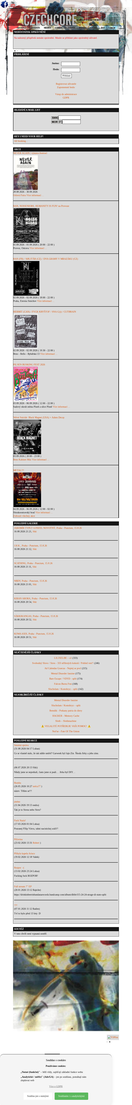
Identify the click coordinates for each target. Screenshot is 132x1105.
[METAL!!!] (65, 490)
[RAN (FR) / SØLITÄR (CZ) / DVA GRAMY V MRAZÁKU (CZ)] (65, 278)
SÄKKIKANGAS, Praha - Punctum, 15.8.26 (36, 616)
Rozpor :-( (19, 867)
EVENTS (35, 28)
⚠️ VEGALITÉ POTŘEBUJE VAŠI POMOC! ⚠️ (66, 726)
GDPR (66, 97)
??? (15, 905)
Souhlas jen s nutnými (38, 1096)
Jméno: (55, 63)
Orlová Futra (19, 195)
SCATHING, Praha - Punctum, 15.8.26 (33, 563)
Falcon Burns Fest (63, 684)
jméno (17, 801)
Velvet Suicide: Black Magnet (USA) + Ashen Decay (38, 417)
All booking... (21, 141)
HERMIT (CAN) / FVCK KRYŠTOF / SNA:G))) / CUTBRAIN (44, 311)
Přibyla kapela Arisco (24, 853)
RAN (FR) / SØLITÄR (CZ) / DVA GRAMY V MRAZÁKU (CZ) (45, 259)
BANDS (82, 28)
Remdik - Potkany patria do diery (66, 710)
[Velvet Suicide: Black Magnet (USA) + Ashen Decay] (65, 437)
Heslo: (56, 69)
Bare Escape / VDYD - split (62, 678)
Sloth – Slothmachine (65, 721)
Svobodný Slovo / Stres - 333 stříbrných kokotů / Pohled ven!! (63, 663)
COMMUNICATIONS (65, 28)
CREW (112, 28)
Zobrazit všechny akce (24, 516)
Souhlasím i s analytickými (71, 1096)
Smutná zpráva (21, 745)
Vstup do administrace (66, 94)
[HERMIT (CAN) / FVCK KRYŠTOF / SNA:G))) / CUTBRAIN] (65, 331)
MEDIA (47, 28)
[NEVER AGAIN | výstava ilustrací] (65, 172)
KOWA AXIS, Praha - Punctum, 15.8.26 (34, 633)
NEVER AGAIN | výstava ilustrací (30, 153)
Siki (35, 531)
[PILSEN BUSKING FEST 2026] (65, 384)
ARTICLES (22, 28)
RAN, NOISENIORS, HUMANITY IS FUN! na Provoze (41, 206)
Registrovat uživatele (66, 84)
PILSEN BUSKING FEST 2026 (29, 364)
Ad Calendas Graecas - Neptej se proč (63, 668)
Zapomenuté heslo (66, 87)
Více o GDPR (56, 1086)
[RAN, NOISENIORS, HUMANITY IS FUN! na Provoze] (65, 225)
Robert (36, 843)
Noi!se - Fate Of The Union (65, 731)
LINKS (93, 28)
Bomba (17, 783)
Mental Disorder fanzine (63, 673)
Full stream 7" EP (23, 886)
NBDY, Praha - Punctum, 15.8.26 (30, 581)
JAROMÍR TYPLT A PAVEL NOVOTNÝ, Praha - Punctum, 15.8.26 (48, 528)
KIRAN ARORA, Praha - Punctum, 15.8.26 (35, 598)
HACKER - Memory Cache (65, 716)
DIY (103, 28)
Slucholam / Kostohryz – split (62, 689)
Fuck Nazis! (20, 820)
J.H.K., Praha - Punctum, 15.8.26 (30, 545)
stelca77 (37, 786)
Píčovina (18, 839)
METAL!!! (18, 470)
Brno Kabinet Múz (22, 459)
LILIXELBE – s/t (63, 658)
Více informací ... (35, 195)
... (15, 764)
